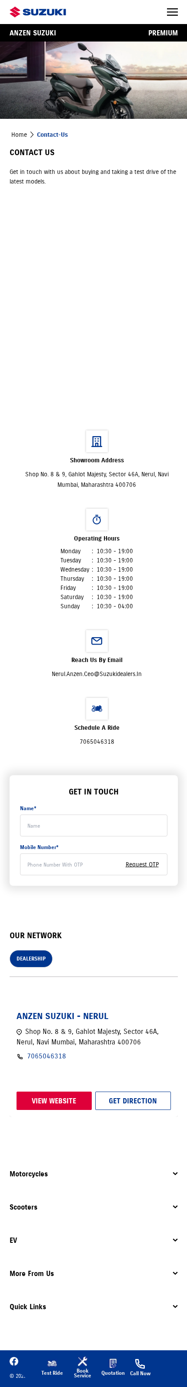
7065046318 (97, 742)
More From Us (32, 1273)
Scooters (23, 1207)
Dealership (31, 958)
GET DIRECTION (133, 1100)
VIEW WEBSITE (54, 1100)
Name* (28, 808)
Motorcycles (29, 1173)
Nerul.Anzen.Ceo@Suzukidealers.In (97, 674)
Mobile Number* (39, 847)
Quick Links (28, 1306)
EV (13, 1240)
